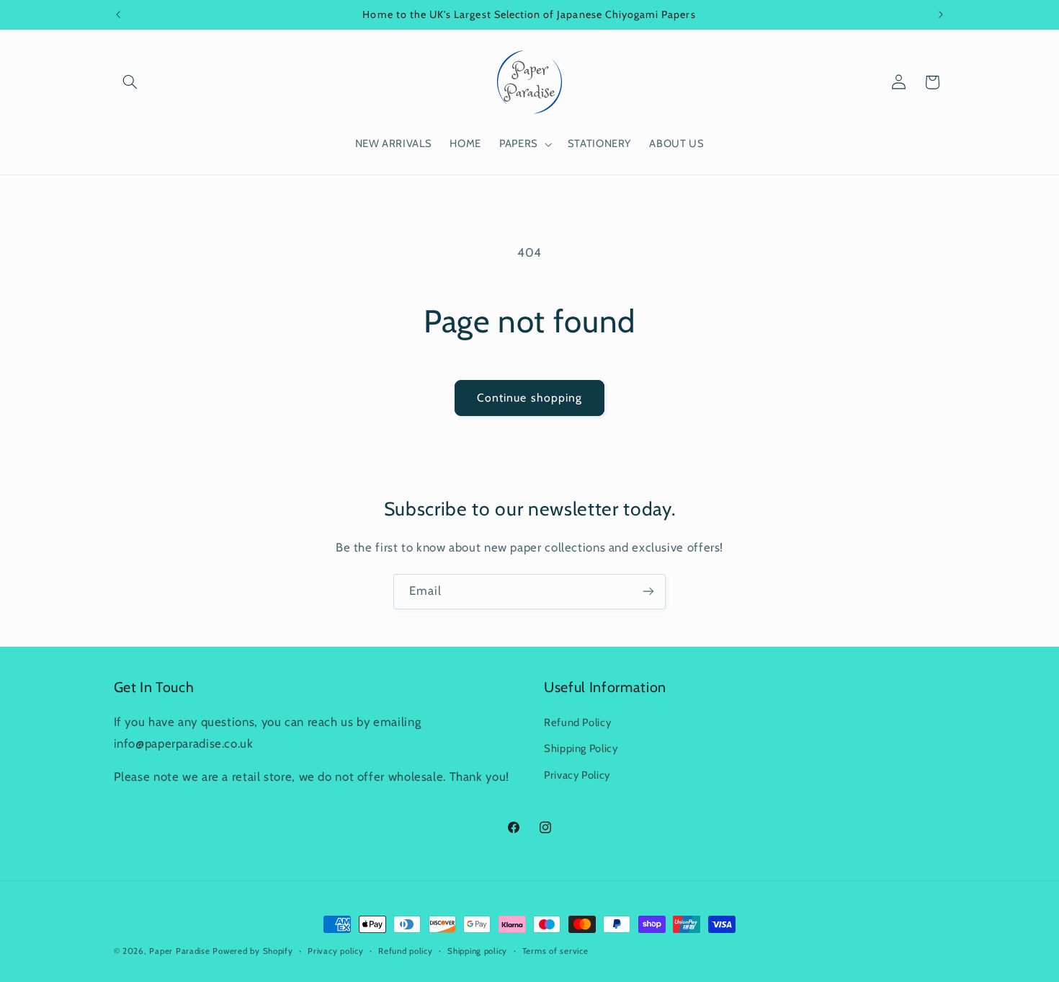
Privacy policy (335, 951)
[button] (130, 82)
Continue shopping (529, 397)
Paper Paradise (179, 951)
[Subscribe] (648, 591)
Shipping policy (477, 951)
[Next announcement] (941, 14)
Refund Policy (577, 722)
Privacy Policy (577, 775)
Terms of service (555, 951)
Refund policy (405, 951)
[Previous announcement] (118, 14)
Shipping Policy (580, 749)
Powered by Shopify (252, 951)
